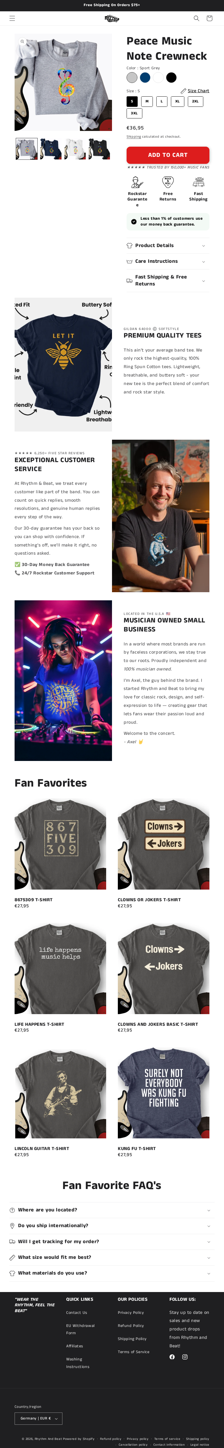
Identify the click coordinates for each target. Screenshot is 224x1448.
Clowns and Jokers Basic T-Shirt (158, 1024)
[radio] (132, 77)
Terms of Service (134, 1352)
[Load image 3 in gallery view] (75, 148)
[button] (12, 18)
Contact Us (76, 1313)
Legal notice (199, 1444)
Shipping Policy (132, 1339)
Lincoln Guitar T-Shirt (42, 1148)
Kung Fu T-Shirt (137, 1148)
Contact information (169, 1444)
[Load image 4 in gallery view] (99, 148)
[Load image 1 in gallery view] (26, 148)
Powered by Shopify (79, 1439)
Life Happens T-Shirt (39, 1024)
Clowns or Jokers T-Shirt (149, 900)
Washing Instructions (77, 1362)
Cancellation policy (133, 1444)
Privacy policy (138, 1439)
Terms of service (167, 1439)
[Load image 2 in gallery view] (51, 148)
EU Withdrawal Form (80, 1329)
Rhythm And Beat (48, 1439)
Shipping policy (198, 1439)
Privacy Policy (131, 1313)
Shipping (134, 136)
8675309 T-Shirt (34, 900)
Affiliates (74, 1346)
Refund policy (110, 1439)
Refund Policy (131, 1326)
